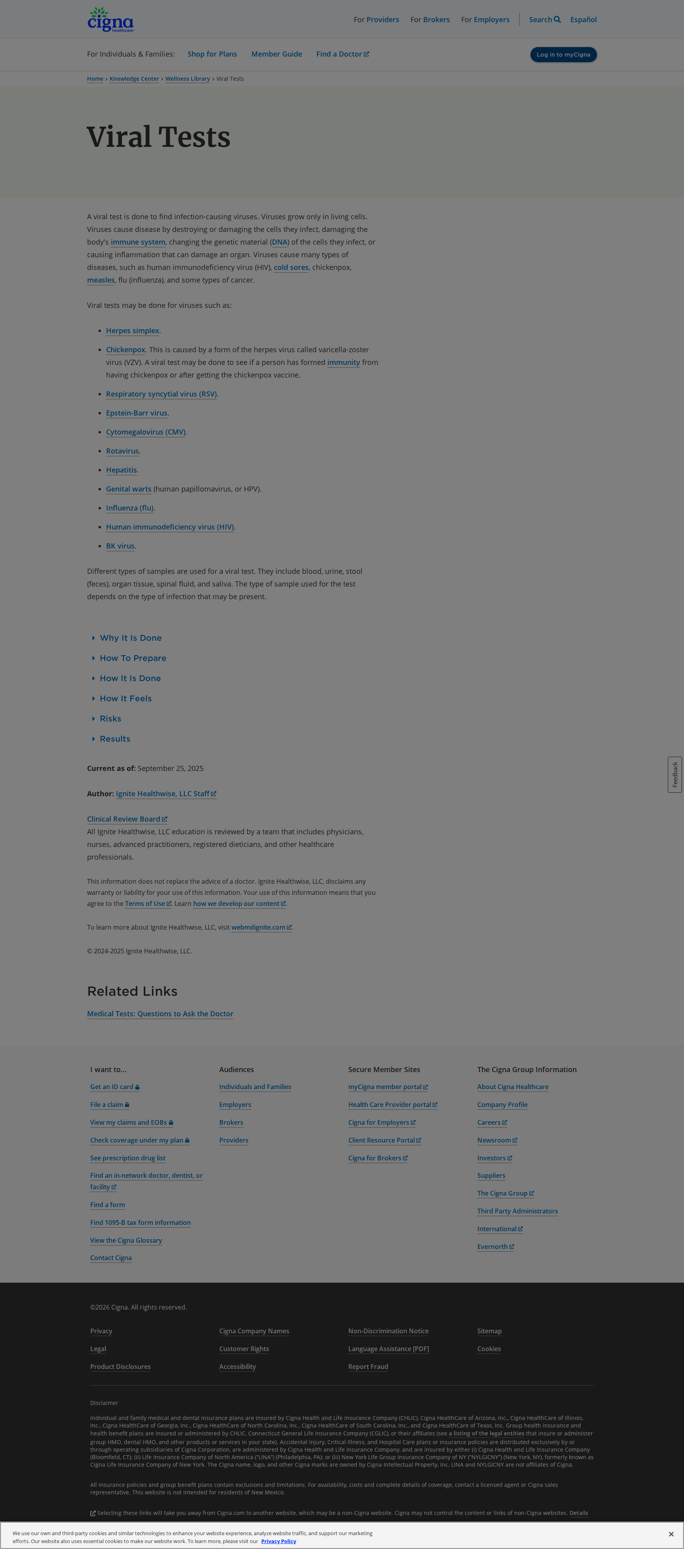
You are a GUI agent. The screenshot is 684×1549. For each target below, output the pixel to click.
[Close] (671, 1534)
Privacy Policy (278, 1540)
